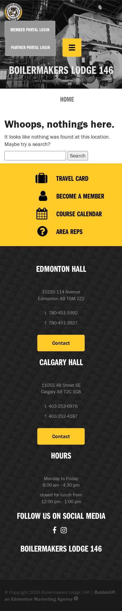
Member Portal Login (29, 29)
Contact (61, 342)
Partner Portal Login (30, 47)
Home (67, 99)
